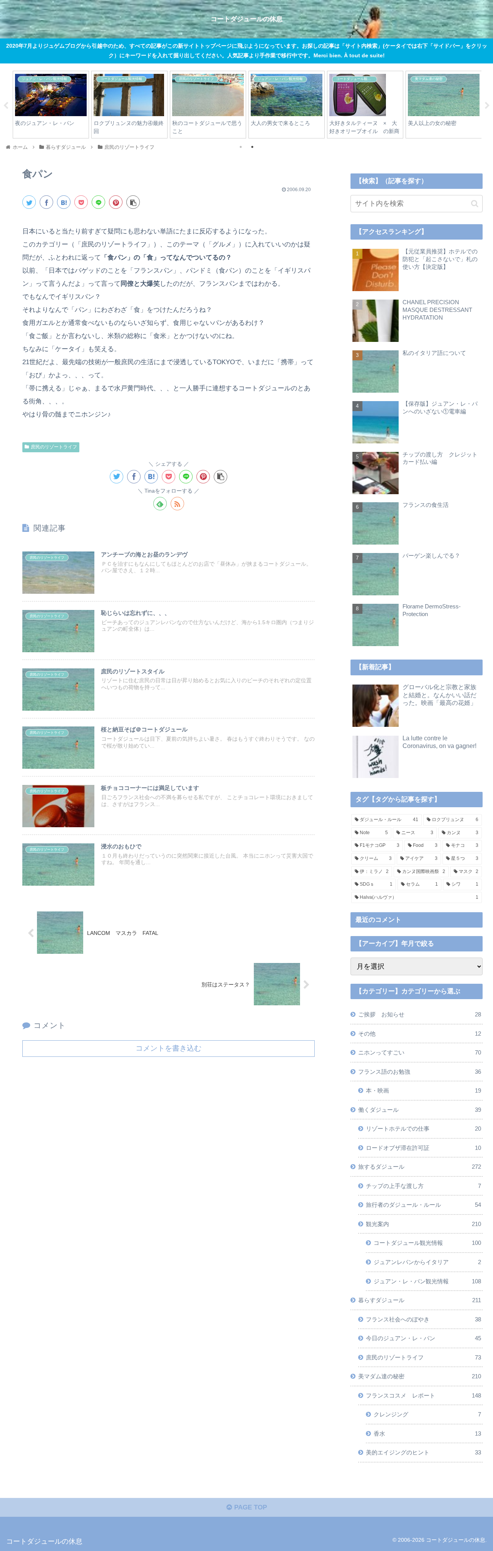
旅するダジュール (419, 1166)
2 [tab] (252, 147)
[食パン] (63, 202)
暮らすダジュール (419, 1300)
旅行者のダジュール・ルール (423, 1204)
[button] (474, 203)
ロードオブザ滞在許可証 (423, 1147)
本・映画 (423, 1090)
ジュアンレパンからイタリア (427, 1262)
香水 (427, 1433)
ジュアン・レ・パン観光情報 (427, 1281)
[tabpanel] (51, 104)
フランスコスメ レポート (423, 1395)
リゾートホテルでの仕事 (423, 1128)
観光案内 (423, 1224)
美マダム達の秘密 (419, 1376)
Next (487, 106)
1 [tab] (241, 147)
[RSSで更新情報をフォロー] (177, 503)
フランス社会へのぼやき (423, 1319)
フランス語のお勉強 (419, 1071)
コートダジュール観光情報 (427, 1242)
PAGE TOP (249, 1507)
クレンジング (427, 1414)
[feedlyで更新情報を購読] (160, 503)
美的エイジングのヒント (423, 1452)
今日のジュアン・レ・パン (423, 1338)
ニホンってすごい (419, 1052)
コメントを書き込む (168, 1048)
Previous (6, 106)
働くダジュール (419, 1109)
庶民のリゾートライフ (54, 447)
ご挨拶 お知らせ (419, 1014)
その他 (419, 1033)
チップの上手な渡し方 (423, 1185)
